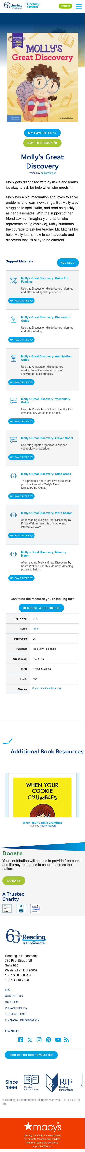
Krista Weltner (48, 172)
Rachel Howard (48, 825)
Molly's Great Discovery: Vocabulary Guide (45, 400)
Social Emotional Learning (46, 688)
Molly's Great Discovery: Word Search (47, 513)
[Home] (15, 4)
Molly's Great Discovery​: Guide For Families (45, 279)
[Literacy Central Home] (33, 4)
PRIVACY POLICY (16, 1008)
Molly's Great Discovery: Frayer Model (47, 438)
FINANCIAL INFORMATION (22, 1020)
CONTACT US (15, 996)
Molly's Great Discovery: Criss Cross (46, 474)
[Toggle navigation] (79, 6)
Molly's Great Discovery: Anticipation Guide (46, 358)
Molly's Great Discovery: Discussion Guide (45, 318)
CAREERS (11, 1002)
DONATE (65, 6)
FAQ (7, 990)
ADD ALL (67, 262)
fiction (36, 628)
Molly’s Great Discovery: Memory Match (43, 553)
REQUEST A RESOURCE (41, 608)
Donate (13, 881)
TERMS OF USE (17, 1014)
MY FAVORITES (40, 133)
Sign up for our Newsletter (31, 1055)
